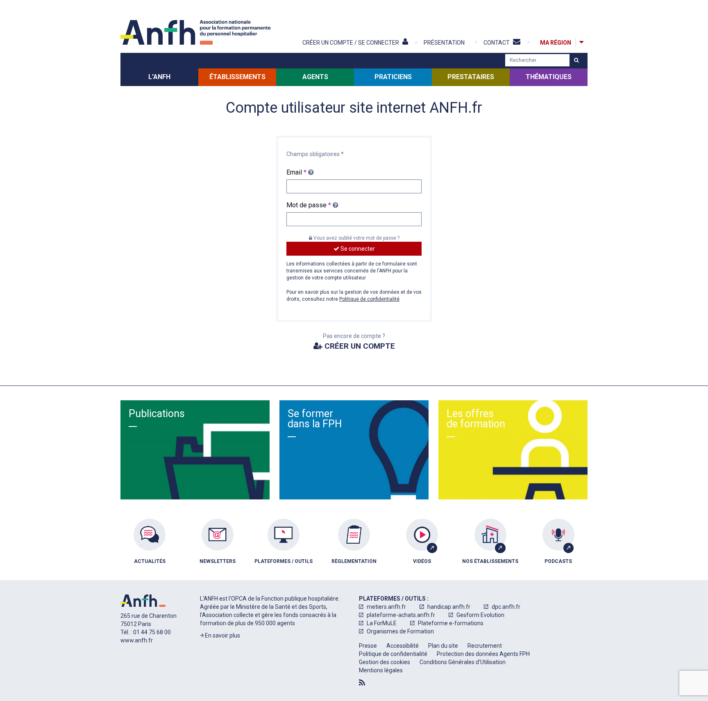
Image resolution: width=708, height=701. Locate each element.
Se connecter (357, 248)
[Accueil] (196, 32)
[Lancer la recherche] (576, 60)
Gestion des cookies (384, 662)
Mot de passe (308, 205)
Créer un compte (358, 346)
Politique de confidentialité (369, 299)
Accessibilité (402, 645)
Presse (368, 645)
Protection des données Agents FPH (483, 654)
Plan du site (443, 645)
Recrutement (484, 645)
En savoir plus (222, 635)
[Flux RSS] (362, 682)
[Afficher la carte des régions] (581, 42)
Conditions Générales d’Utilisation (463, 662)
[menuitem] (150, 547)
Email (296, 172)
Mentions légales (381, 670)
